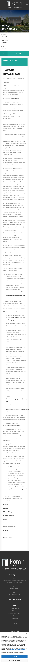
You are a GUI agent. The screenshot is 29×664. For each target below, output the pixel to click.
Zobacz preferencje (14, 660)
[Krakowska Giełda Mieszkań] (14, 8)
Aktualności (15, 610)
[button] (27, 633)
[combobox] (14, 37)
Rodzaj (3, 46)
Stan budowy (4, 40)
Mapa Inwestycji (15, 608)
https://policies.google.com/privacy (12, 425)
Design (15, 616)
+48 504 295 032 (14, 588)
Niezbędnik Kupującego (15, 613)
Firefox (5, 508)
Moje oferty (15, 621)
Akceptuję (14, 656)
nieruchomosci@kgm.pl (13, 98)
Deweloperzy (15, 618)
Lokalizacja (4, 34)
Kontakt (15, 623)
